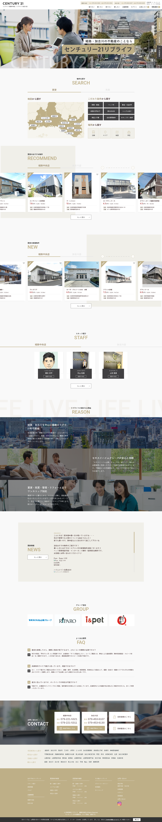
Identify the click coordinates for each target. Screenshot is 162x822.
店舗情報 (125, 7)
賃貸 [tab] (54, 89)
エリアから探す (54, 787)
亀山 (85, 762)
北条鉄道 (120, 758)
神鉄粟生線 (106, 758)
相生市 (39, 121)
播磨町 (63, 131)
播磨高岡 (96, 762)
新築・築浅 (95, 105)
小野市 (73, 120)
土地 (85, 786)
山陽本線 (47, 758)
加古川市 (65, 123)
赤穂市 (33, 125)
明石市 (70, 133)
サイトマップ (99, 790)
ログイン (134, 7)
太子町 (48, 121)
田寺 (102, 754)
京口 (76, 762)
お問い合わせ (121, 799)
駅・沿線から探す (55, 784)
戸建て (74, 786)
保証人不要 (95, 117)
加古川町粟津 (123, 754)
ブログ (30, 790)
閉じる (137, 819)
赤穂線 (113, 758)
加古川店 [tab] (76, 165)
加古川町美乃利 (90, 754)
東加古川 (64, 762)
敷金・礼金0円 (127, 105)
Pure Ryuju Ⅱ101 (60, 558)
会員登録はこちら (124, 716)
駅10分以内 (111, 111)
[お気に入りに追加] (24, 174)
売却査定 (159, 53)
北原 (115, 754)
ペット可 (111, 105)
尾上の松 (71, 762)
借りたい (92, 7)
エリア (105, 135)
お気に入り (144, 7)
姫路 (45, 762)
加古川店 (30, 803)
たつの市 (45, 118)
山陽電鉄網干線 (88, 758)
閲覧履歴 (156, 7)
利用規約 (97, 787)
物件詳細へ (57, 565)
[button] (102, 167)
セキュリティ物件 (127, 117)
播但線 (64, 758)
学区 (128, 135)
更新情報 (30, 787)
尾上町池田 (79, 754)
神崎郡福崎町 (114, 750)
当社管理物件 (111, 117)
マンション (80, 786)
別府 (90, 762)
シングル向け (126, 111)
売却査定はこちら (124, 728)
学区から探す (54, 793)
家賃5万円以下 (95, 111)
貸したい (117, 7)
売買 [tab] (107, 89)
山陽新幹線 (78, 758)
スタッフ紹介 (31, 784)
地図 (117, 135)
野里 (97, 754)
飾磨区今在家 (69, 754)
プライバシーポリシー (101, 784)
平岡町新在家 (48, 754)
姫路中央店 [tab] (44, 165)
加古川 (51, 762)
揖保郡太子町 (98, 750)
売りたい (109, 7)
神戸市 (78, 130)
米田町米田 (109, 754)
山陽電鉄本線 (56, 758)
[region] (94, 552)
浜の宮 (57, 762)
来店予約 (159, 25)
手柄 (81, 762)
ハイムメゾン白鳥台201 (62, 569)
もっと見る (81, 217)
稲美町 (70, 128)
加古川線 (98, 758)
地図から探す (54, 790)
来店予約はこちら (69, 728)
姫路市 (54, 116)
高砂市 (61, 126)
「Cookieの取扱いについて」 (112, 819)
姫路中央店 (31, 800)
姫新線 (70, 758)
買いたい (100, 7)
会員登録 (159, 39)
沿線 (93, 135)
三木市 (77, 124)
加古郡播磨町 (87, 750)
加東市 (106, 750)
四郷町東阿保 (59, 754)
